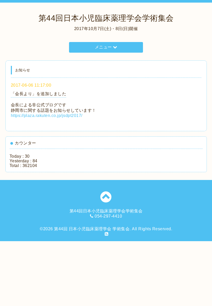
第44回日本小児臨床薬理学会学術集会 (106, 18)
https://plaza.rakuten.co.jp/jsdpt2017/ (46, 115)
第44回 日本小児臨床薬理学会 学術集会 (92, 229)
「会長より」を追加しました (38, 94)
